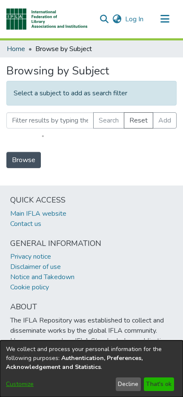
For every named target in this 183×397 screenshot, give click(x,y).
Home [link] (16, 49)
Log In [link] (134, 19)
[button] (47, 19)
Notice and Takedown (42, 277)
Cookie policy (29, 287)
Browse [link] (23, 160)
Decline (128, 384)
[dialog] (91, 368)
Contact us (25, 223)
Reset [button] (138, 120)
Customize (20, 384)
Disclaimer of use (35, 266)
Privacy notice (30, 256)
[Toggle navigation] (165, 19)
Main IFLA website (38, 213)
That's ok (159, 384)
